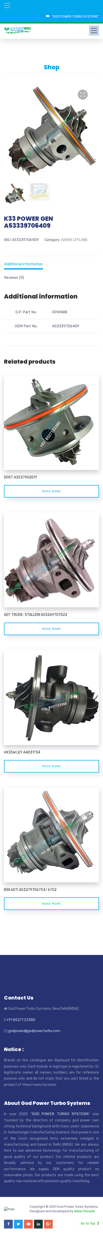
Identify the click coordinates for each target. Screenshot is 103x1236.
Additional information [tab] (23, 264)
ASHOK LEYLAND (74, 240)
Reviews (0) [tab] (14, 277)
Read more (51, 491)
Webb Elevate (84, 1211)
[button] (83, 95)
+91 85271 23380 (20, 1020)
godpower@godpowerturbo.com (34, 1031)
